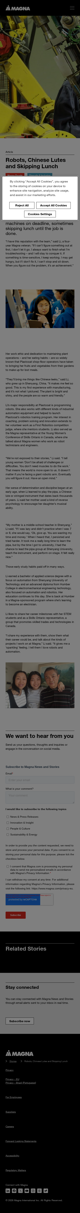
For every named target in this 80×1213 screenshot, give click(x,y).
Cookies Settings (40, 214)
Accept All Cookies (53, 205)
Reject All (22, 205)
